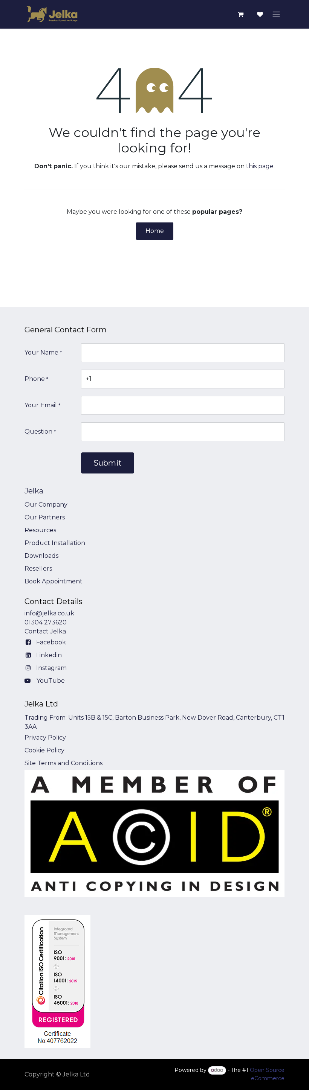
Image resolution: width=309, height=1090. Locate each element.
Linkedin (49, 655)
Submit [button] (107, 462)
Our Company (45, 504)
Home (154, 230)
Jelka (33, 490)
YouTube (51, 680)
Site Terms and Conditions (63, 763)
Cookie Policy (44, 750)
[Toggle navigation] (276, 14)
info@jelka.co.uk (49, 613)
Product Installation (54, 543)
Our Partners (44, 517)
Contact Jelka (45, 631)
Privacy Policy (45, 737)
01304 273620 (45, 622)
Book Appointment (53, 581)
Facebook (51, 642)
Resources (40, 530)
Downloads (41, 555)
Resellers (38, 568)
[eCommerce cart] (240, 14)
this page (260, 166)
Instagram (51, 667)
